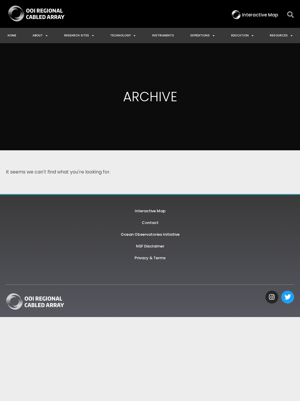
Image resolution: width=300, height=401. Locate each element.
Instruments (163, 35)
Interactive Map (150, 211)
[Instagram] (271, 297)
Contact (150, 222)
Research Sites (76, 35)
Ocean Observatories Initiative (150, 234)
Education (240, 35)
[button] (290, 14)
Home (12, 35)
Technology (120, 35)
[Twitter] (287, 297)
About (38, 35)
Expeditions (200, 35)
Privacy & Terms (150, 258)
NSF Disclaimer (150, 246)
